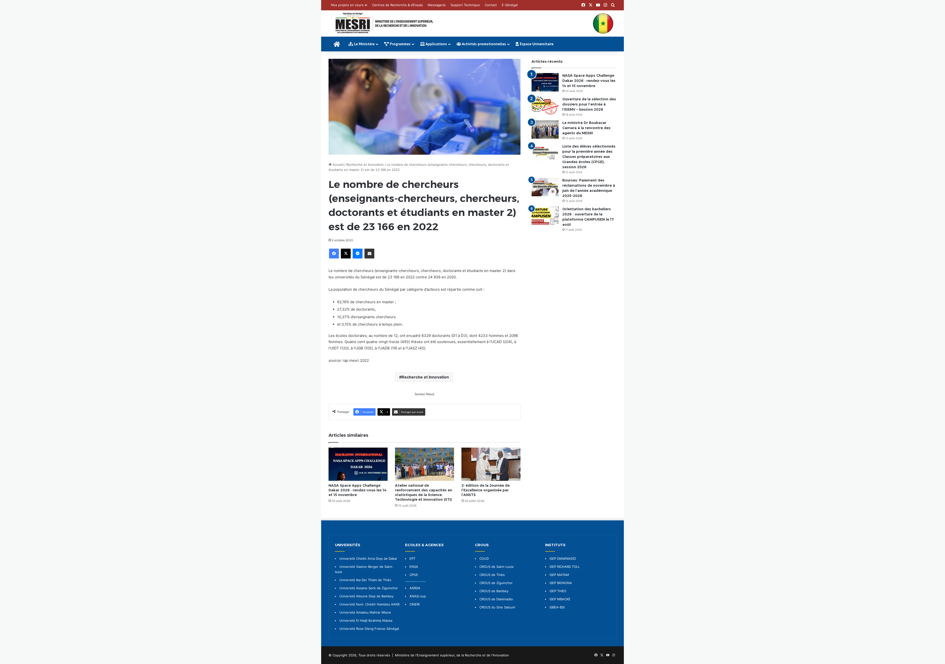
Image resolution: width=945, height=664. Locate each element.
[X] (346, 253)
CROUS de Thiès (492, 575)
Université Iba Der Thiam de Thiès (365, 580)
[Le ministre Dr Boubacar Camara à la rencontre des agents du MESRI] (545, 129)
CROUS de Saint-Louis (496, 567)
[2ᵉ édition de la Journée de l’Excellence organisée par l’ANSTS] (490, 464)
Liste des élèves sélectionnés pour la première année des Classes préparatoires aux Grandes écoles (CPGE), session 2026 (588, 156)
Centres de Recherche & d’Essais (397, 5)
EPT (412, 558)
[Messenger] (357, 253)
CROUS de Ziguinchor (496, 583)
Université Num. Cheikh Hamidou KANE (369, 604)
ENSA (414, 567)
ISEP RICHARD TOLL (565, 567)
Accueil (337, 164)
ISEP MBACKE (560, 599)
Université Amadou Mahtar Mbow (365, 612)
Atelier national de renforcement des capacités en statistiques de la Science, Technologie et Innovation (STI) (423, 492)
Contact (491, 5)
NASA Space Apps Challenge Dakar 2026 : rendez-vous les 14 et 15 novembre (357, 490)
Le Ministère (364, 44)
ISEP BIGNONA (561, 583)
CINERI (415, 604)
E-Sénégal (510, 5)
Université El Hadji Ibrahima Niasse (366, 620)
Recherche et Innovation (365, 164)
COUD (484, 558)
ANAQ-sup (418, 596)
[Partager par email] (369, 253)
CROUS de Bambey (493, 591)
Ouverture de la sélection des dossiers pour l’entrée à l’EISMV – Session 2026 (589, 104)
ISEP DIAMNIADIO (563, 558)
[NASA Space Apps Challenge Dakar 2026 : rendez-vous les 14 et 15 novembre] (358, 464)
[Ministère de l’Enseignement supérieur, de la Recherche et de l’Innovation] (472, 23)
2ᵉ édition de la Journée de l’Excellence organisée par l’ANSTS (485, 490)
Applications (436, 44)
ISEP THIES (558, 591)
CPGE (414, 575)
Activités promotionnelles (483, 44)
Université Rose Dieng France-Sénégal (369, 629)
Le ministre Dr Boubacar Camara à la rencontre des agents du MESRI (586, 128)
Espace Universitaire (536, 44)
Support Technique (465, 5)
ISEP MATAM (559, 575)
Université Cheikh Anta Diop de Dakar (368, 558)
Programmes (399, 44)
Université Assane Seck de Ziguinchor (368, 588)
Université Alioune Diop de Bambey (366, 596)
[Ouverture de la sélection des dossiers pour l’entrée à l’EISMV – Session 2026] (545, 106)
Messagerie (437, 5)
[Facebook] (334, 253)
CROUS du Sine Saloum (497, 607)
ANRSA (415, 588)
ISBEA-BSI (557, 607)
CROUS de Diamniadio (496, 599)
